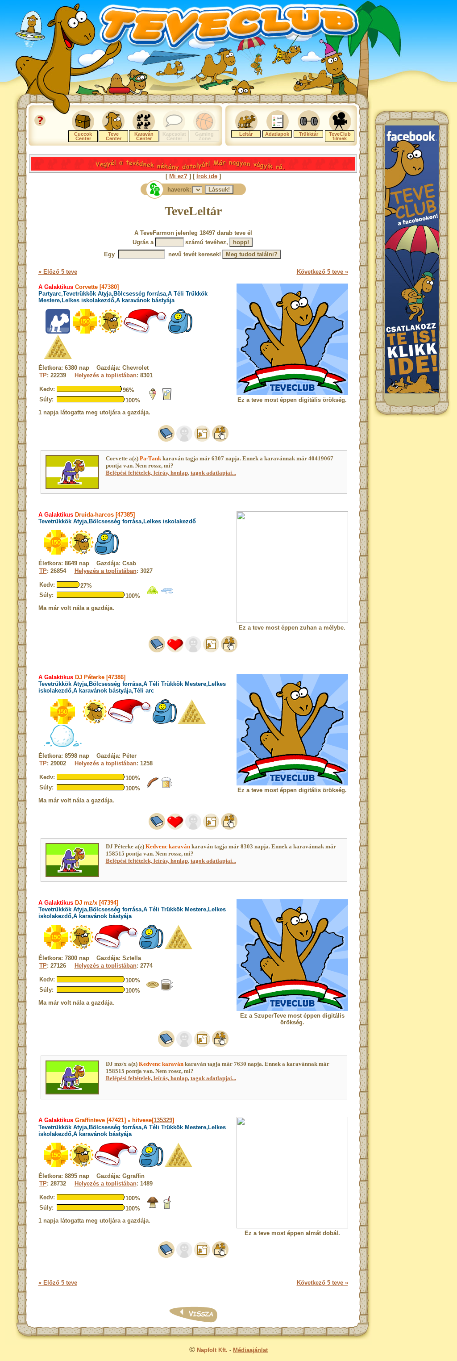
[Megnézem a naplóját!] (166, 439)
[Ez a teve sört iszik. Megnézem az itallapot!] (167, 787)
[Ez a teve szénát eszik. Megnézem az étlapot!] (152, 594)
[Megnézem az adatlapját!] (175, 650)
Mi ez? (178, 176)
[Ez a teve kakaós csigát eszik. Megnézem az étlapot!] (152, 989)
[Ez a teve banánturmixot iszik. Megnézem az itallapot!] (167, 1207)
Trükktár (308, 134)
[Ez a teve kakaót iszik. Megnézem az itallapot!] (167, 989)
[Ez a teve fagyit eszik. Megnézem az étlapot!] (152, 399)
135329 (163, 1120)
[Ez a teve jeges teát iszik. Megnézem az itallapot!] (167, 399)
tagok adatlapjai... (213, 472)
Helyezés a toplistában (106, 375)
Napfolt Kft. (212, 1350)
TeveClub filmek (340, 136)
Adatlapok (277, 134)
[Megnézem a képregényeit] (202, 439)
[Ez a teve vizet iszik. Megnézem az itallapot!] (167, 594)
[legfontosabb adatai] (220, 439)
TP (43, 375)
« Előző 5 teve (57, 271)
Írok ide (206, 176)
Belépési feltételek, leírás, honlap (147, 472)
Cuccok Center (83, 136)
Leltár (246, 134)
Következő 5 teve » (322, 271)
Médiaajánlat (250, 1350)
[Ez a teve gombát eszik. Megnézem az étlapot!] (152, 1207)
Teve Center (113, 136)
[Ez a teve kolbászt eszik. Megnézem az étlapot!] (152, 787)
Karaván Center (144, 136)
